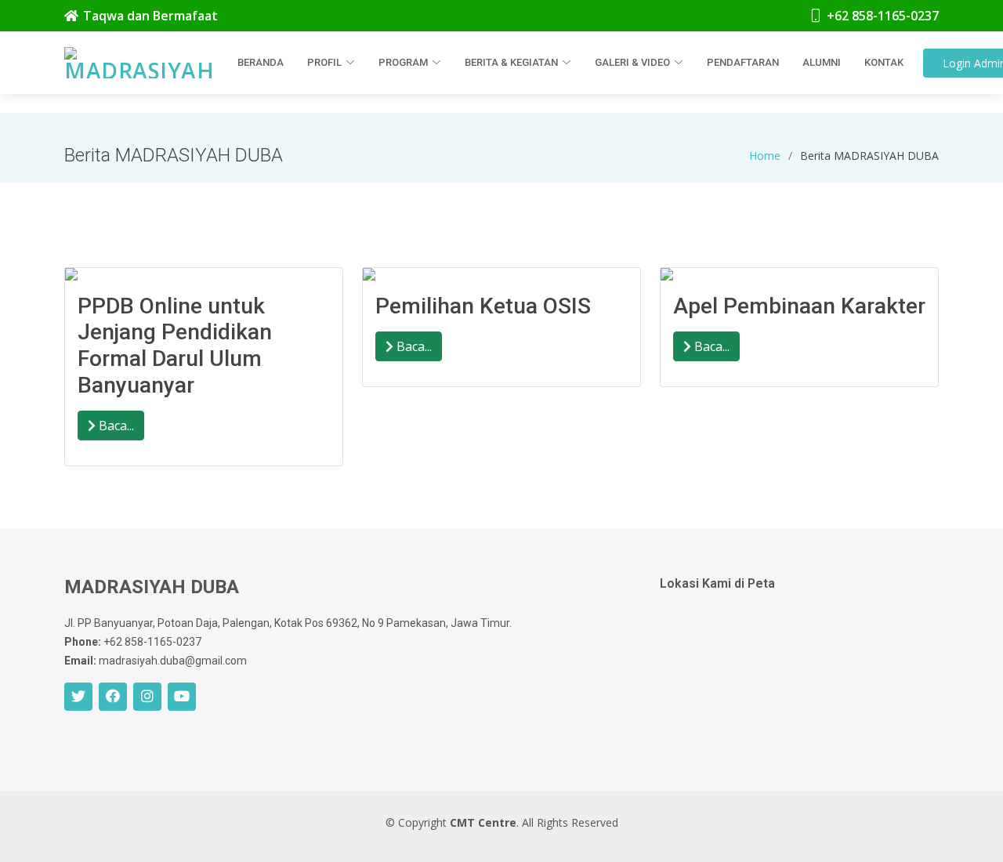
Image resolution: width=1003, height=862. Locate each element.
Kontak (883, 62)
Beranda (260, 62)
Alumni (821, 62)
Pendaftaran (743, 62)
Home (764, 155)
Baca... (115, 425)
